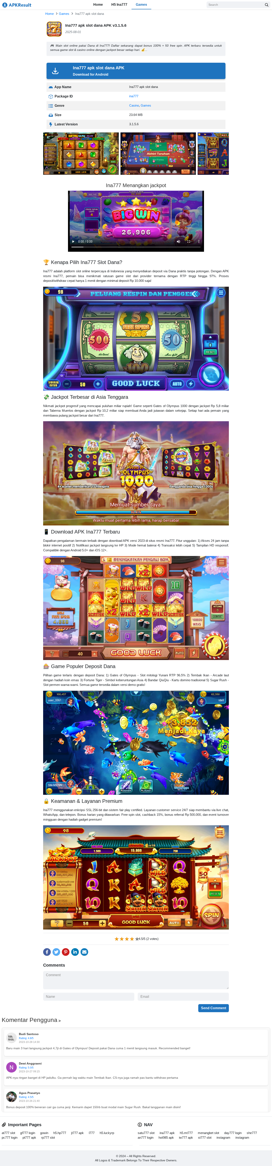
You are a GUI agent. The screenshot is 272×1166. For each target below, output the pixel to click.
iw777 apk (186, 1137)
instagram (223, 1137)
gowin (44, 1133)
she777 (252, 1133)
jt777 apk (77, 1133)
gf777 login (27, 1133)
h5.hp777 (59, 1133)
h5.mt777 (186, 1133)
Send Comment (213, 1008)
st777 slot (204, 1137)
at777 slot (8, 1133)
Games (141, 4)
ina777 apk (167, 1133)
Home (98, 4)
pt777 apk (29, 1137)
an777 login (145, 1137)
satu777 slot (146, 1133)
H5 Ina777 (119, 4)
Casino (134, 105)
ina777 (133, 96)
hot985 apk (166, 1137)
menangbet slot (208, 1133)
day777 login (233, 1133)
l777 (92, 1133)
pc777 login (9, 1137)
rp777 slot (48, 1137)
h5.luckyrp (107, 1133)
